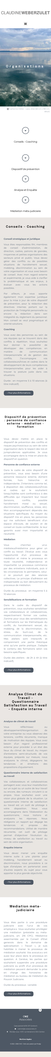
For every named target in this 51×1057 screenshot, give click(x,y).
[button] (26, 24)
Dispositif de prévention (25, 169)
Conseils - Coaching (25, 141)
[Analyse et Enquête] (25, 179)
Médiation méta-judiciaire (25, 211)
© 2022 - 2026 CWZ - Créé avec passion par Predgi (25, 1044)
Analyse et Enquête (25, 189)
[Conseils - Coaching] (25, 130)
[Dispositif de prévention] (25, 157)
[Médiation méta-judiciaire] (25, 199)
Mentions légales (25, 1039)
